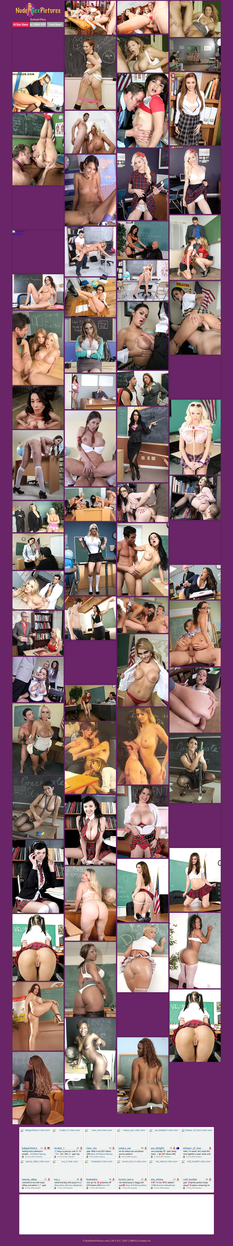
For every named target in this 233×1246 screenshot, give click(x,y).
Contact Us (144, 1240)
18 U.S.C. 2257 (119, 1240)
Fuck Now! (55, 24)
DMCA (133, 1240)
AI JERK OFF (38, 24)
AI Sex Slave (20, 24)
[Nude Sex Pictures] (38, 10)
